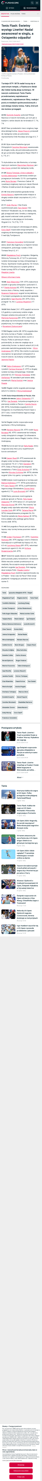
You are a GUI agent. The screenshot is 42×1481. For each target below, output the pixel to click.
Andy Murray (12, 205)
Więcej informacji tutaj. (10, 277)
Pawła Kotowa (10, 287)
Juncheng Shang (14, 545)
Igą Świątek (12, 401)
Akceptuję (21, 1465)
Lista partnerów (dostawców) (12, 1460)
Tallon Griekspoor (14, 366)
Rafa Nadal (28, 446)
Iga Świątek (20, 567)
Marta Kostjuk (17, 380)
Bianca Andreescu (8, 483)
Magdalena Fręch (14, 255)
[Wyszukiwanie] (32, 3)
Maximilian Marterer (25, 165)
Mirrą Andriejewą (24, 391)
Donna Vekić (29, 488)
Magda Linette (23, 570)
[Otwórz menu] (37, 3)
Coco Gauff (5, 230)
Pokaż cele (20, 1477)
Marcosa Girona (7, 505)
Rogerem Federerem (9, 293)
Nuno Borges (11, 181)
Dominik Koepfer (14, 115)
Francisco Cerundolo (15, 242)
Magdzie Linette (7, 272)
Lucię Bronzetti (19, 491)
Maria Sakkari (23, 516)
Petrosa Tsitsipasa (22, 375)
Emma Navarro (7, 194)
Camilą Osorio (31, 404)
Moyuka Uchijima (16, 472)
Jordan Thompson (13, 537)
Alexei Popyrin (24, 131)
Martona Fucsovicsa (9, 318)
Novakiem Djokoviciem (12, 326)
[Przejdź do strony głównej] (11, 2)
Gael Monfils (16, 299)
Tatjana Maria (27, 510)
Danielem (27, 464)
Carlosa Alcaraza (15, 369)
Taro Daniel (22, 208)
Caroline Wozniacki (20, 147)
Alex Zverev (6, 168)
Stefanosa (5, 377)
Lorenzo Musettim (23, 302)
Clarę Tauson (9, 486)
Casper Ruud (11, 458)
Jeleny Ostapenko (23, 398)
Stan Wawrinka (13, 282)
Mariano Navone (13, 430)
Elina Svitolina (23, 469)
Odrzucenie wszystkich (21, 1471)
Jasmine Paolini (7, 359)
